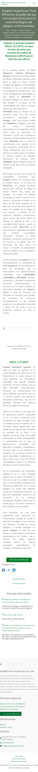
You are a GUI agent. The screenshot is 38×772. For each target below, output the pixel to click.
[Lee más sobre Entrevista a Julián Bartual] (12, 614)
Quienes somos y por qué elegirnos (12, 704)
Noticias (3, 724)
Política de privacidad (19, 761)
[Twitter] (8, 570)
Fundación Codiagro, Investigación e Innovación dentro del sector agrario (17, 607)
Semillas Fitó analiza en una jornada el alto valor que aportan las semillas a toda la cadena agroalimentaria (19, 636)
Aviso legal (19, 756)
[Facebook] (3, 570)
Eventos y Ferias (6, 727)
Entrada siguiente (19, 583)
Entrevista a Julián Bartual (13, 618)
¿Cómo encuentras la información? (12, 706)
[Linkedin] (13, 570)
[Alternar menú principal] (34, 3)
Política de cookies (19, 759)
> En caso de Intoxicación (10, 714)
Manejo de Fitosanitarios (9, 709)
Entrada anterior (19, 579)
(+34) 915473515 (8, 743)
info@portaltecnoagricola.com (13, 746)
